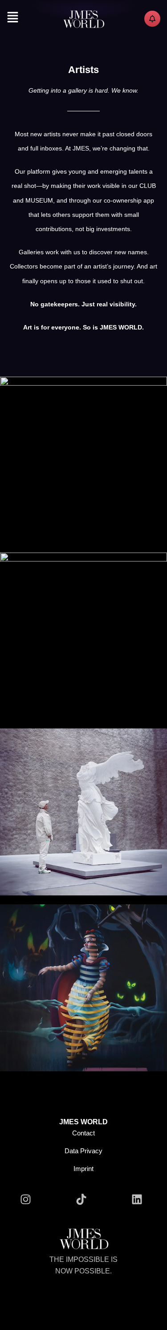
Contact (83, 1133)
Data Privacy (83, 1151)
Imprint (83, 1168)
